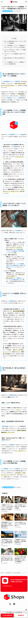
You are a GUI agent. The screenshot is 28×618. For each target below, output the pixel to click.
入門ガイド (19, 487)
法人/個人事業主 (6, 615)
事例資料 (20, 615)
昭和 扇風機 (5, 426)
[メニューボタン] (2, 2)
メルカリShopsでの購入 (7, 11)
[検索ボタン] (26, 2)
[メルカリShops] (14, 2)
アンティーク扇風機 (14, 81)
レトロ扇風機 (4, 81)
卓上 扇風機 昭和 (14, 265)
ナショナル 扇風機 (12, 251)
